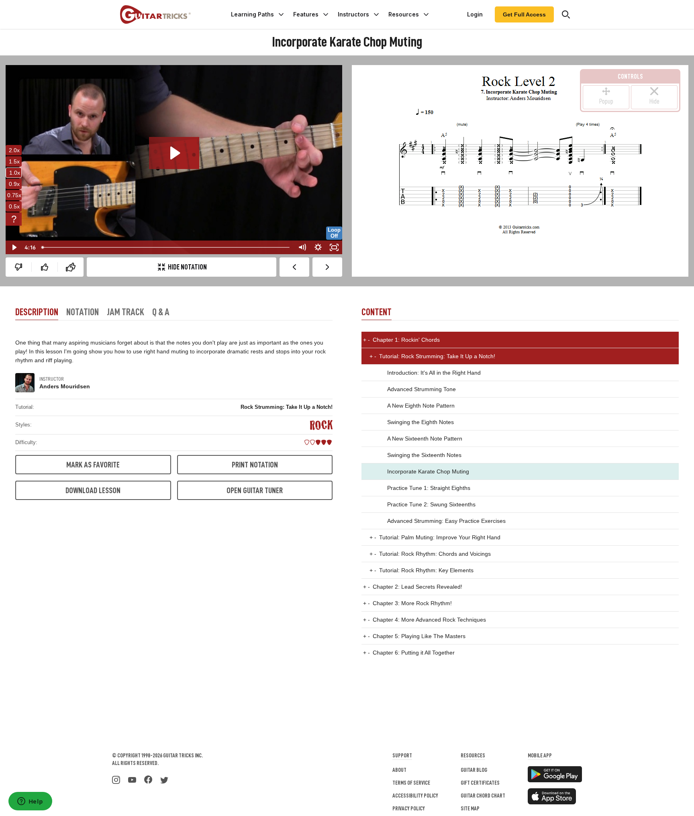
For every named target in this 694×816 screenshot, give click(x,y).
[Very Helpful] (70, 267)
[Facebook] (148, 779)
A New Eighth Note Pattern (421, 405)
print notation (255, 465)
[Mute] (302, 247)
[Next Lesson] (327, 267)
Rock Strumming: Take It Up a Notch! (287, 407)
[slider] (166, 247)
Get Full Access (524, 14)
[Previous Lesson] (294, 267)
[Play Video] (14, 247)
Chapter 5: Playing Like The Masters (414, 636)
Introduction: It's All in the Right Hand (434, 372)
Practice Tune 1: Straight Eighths (428, 488)
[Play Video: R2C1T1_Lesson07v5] (174, 153)
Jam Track (125, 312)
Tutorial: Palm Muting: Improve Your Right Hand (434, 537)
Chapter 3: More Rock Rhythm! (407, 603)
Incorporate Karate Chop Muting (428, 471)
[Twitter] (164, 779)
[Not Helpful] (18, 267)
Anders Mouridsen (64, 386)
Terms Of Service (411, 782)
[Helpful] (44, 267)
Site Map (470, 808)
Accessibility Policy (415, 795)
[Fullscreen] (334, 247)
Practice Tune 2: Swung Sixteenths (431, 504)
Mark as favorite (93, 465)
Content (376, 312)
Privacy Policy (408, 808)
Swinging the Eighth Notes (420, 422)
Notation (82, 312)
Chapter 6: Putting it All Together (409, 652)
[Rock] (321, 425)
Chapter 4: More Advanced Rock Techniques (424, 619)
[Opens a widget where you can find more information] (30, 802)
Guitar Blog (474, 770)
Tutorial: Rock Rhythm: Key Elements (421, 570)
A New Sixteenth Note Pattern (424, 438)
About (399, 770)
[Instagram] (116, 779)
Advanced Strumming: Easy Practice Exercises (446, 521)
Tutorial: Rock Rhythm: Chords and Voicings (430, 554)
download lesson (92, 490)
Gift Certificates (480, 782)
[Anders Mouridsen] (25, 382)
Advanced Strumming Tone (421, 389)
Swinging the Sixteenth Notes (424, 455)
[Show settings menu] (318, 247)
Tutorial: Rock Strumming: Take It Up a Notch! (432, 356)
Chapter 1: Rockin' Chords (401, 340)
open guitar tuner (255, 490)
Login (475, 14)
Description (36, 312)
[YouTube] (132, 779)
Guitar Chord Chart (483, 795)
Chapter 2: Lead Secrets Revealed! (412, 586)
